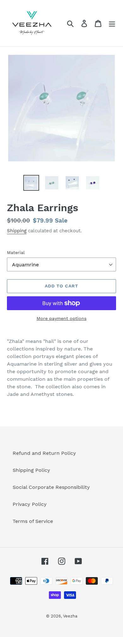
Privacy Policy (30, 504)
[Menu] (112, 23)
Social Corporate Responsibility (51, 487)
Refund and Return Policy (44, 453)
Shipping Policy (31, 470)
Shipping (16, 231)
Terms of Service (33, 521)
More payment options (61, 318)
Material (16, 252)
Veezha (70, 616)
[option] (31, 182)
